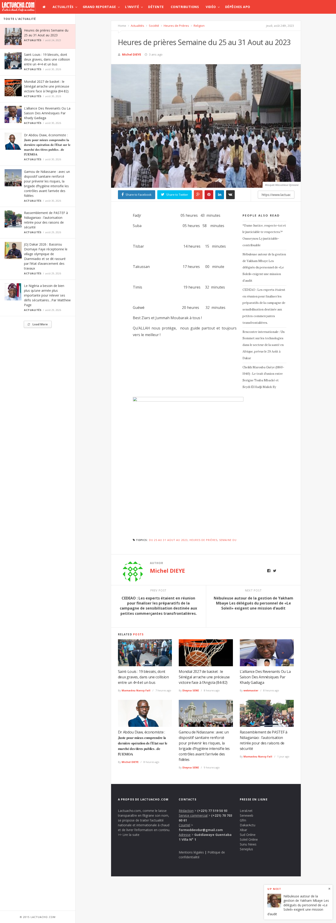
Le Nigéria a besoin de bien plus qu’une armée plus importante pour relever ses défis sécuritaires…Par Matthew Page (47, 295)
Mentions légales (191, 852)
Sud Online (248, 834)
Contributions (185, 7)
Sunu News (248, 844)
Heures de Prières (176, 26)
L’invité (132, 7)
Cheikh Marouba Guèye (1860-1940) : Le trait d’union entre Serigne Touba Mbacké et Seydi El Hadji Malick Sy (263, 377)
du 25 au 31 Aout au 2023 (168, 540)
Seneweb (246, 815)
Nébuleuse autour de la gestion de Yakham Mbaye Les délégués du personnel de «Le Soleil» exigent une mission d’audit (264, 267)
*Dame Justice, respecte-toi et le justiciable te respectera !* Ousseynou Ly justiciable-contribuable (264, 235)
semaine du (228, 540)
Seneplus (246, 849)
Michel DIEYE (131, 54)
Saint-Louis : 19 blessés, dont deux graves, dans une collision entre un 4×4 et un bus (47, 59)
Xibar (243, 830)
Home (122, 26)
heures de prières (203, 540)
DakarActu (247, 825)
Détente (156, 7)
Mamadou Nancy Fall (136, 690)
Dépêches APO (237, 7)
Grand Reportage (99, 7)
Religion (199, 26)
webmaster (250, 690)
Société (153, 26)
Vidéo (211, 7)
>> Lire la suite (128, 834)
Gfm (243, 820)
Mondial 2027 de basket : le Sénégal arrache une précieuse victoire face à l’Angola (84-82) (46, 86)
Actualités (63, 7)
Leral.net (246, 810)
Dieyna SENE (190, 690)
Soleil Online (249, 839)
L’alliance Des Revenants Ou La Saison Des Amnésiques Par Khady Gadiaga (47, 113)
